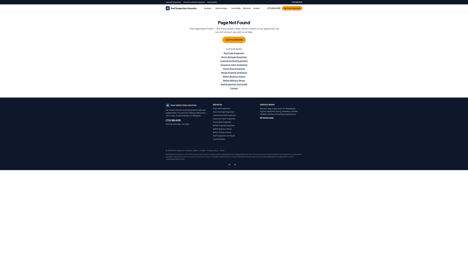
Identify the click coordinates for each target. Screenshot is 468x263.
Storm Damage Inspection (234, 57)
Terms (221, 150)
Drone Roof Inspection (234, 68)
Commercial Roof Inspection (234, 61)
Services (207, 8)
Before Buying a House (234, 76)
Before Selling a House (234, 80)
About (195, 150)
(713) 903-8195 (297, 2)
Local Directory (219, 139)
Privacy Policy (212, 150)
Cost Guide (235, 8)
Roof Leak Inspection (234, 53)
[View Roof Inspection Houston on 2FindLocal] (231, 164)
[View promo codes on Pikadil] (237, 164)
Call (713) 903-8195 (234, 39)
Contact (256, 8)
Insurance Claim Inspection (234, 65)
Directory (247, 8)
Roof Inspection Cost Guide (234, 84)
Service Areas (221, 8)
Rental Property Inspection (234, 72)
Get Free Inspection (292, 8)
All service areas (266, 118)
